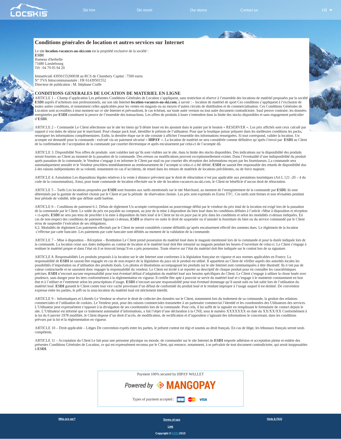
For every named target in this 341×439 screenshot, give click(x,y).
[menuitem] (89, 10)
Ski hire (89, 10)
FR (324, 10)
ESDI (175, 433)
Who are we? (66, 419)
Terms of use (171, 419)
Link (170, 426)
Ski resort (144, 10)
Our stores (198, 10)
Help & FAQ (274, 419)
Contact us (249, 10)
